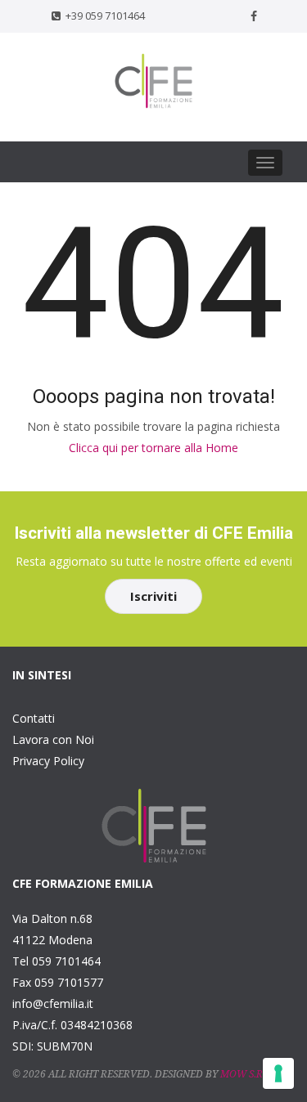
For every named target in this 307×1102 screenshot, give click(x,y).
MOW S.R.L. (246, 1074)
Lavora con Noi (53, 739)
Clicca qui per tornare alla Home (153, 447)
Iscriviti (153, 596)
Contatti (33, 718)
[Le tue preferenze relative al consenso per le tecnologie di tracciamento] (278, 1073)
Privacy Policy (48, 760)
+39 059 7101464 (105, 15)
